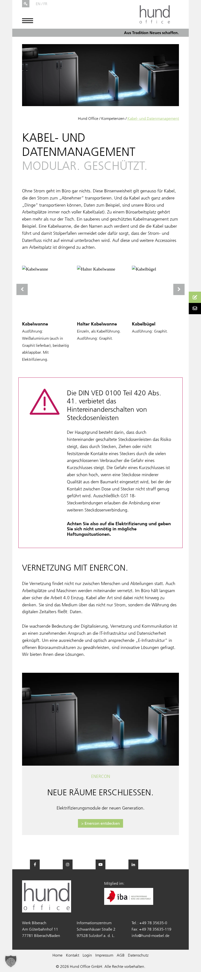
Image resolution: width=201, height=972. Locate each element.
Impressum (104, 955)
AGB (121, 955)
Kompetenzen (113, 118)
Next (179, 289)
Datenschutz (138, 955)
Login (87, 955)
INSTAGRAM (68, 864)
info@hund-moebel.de (150, 935)
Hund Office (88, 118)
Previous (22, 289)
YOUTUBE (100, 864)
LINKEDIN (133, 864)
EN (38, 4)
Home (57, 955)
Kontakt (72, 955)
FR (45, 4)
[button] (11, 961)
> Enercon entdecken (100, 823)
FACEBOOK (35, 864)
